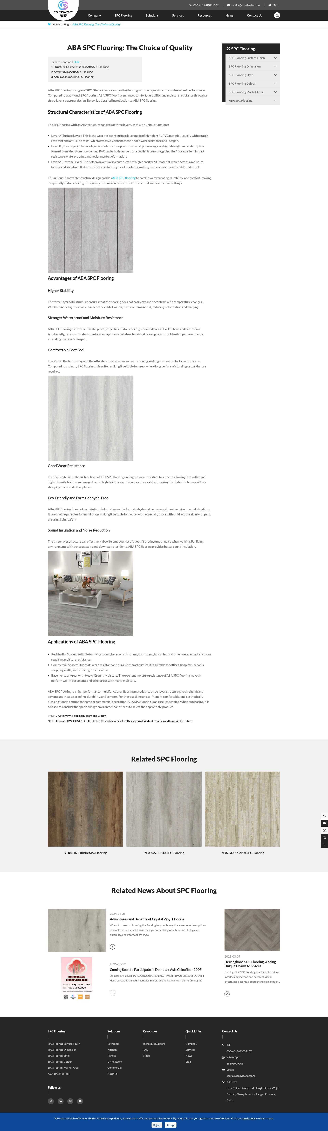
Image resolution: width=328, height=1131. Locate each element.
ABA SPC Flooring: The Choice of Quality (96, 24)
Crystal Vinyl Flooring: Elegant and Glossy (81, 715)
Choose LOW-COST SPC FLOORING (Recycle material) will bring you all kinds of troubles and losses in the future (124, 720)
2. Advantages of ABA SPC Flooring (72, 71)
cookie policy (249, 1118)
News (229, 15)
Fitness (111, 1055)
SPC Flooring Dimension (62, 1049)
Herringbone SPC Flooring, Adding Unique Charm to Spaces (250, 964)
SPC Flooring (123, 15)
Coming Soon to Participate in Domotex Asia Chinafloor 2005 (156, 969)
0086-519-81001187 (205, 5)
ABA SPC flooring (124, 178)
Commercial (114, 1067)
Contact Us (254, 15)
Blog (66, 24)
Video (146, 1055)
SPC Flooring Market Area (63, 1067)
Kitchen (112, 1049)
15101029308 (235, 1063)
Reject (157, 1125)
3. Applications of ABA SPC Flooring (72, 76)
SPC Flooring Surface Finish (64, 1043)
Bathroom (113, 1043)
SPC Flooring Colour (60, 1061)
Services (178, 15)
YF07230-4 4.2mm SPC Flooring (242, 853)
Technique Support (154, 1043)
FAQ (145, 1049)
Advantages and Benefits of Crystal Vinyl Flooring (147, 919)
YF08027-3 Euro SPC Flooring (164, 853)
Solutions (152, 15)
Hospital (112, 1073)
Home (56, 24)
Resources (204, 15)
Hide (76, 61)
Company (94, 15)
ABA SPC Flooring (58, 1073)
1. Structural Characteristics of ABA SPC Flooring (80, 66)
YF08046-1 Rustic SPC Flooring (85, 853)
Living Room (114, 1061)
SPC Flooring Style (59, 1055)
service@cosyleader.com (245, 5)
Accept (171, 1125)
